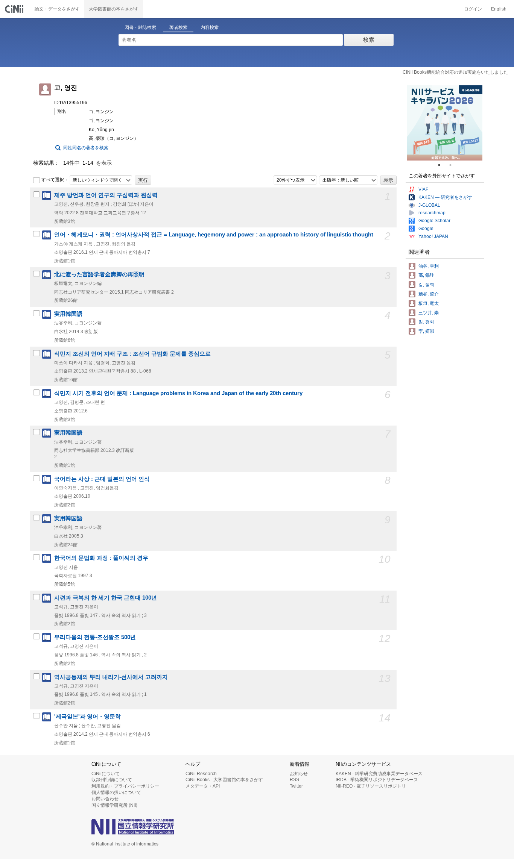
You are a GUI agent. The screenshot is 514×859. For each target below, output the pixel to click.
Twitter (296, 786)
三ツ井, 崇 (428, 312)
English (498, 9)
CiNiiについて (105, 773)
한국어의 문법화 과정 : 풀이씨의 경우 (101, 558)
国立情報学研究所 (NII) (114, 805)
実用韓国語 (68, 314)
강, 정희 (426, 284)
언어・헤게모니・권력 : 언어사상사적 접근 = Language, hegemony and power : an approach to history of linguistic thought (213, 235)
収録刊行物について (111, 779)
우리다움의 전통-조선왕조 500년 (95, 637)
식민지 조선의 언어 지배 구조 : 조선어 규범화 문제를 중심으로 (132, 354)
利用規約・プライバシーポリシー (125, 786)
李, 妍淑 (426, 331)
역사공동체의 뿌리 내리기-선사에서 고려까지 (111, 677)
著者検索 (178, 27)
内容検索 (210, 27)
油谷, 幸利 (428, 266)
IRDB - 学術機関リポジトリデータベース (377, 779)
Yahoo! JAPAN (433, 236)
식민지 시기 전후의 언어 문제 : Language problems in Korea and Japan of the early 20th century (178, 393)
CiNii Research (201, 773)
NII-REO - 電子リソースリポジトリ (371, 786)
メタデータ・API (203, 786)
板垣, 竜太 (428, 303)
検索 (368, 39)
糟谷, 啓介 (428, 294)
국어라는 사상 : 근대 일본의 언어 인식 (102, 479)
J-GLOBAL (429, 205)
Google (425, 228)
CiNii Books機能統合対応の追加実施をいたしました (455, 72)
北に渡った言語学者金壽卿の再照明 (99, 274)
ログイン (473, 9)
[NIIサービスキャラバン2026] (444, 123)
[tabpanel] (444, 123)
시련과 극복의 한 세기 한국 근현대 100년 (105, 598)
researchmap (432, 212)
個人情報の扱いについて (116, 792)
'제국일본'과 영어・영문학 (87, 717)
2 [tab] (453, 165)
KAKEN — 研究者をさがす (445, 197)
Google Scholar (434, 220)
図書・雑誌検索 (140, 27)
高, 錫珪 (426, 275)
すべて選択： (54, 179)
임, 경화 (426, 321)
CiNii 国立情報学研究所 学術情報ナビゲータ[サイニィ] (15, 9)
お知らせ (299, 773)
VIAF (423, 189)
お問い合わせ (105, 798)
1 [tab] (442, 165)
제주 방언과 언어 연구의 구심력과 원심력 (106, 195)
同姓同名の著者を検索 (85, 147)
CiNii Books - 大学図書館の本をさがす (224, 779)
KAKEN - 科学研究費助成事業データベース (379, 773)
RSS (294, 779)
